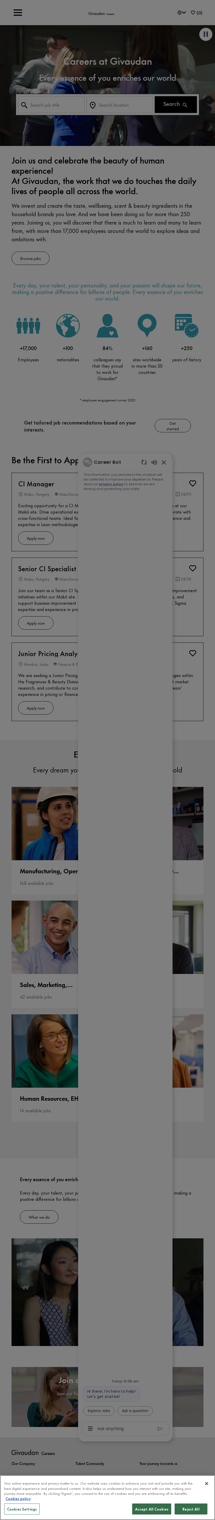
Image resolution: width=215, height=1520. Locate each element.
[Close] (206, 1483)
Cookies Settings (22, 1509)
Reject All (190, 1509)
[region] (107, 1497)
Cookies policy (18, 1498)
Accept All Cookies (151, 1509)
